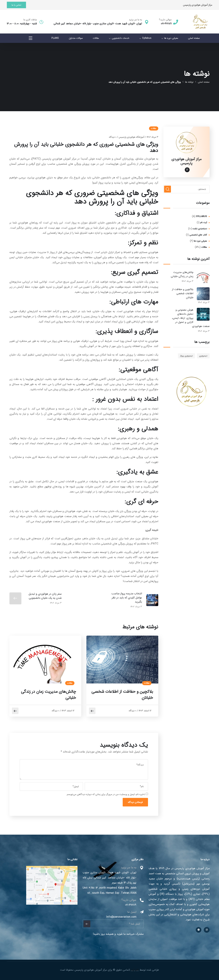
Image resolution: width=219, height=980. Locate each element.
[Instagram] (207, 930)
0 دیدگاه (112, 137)
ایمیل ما (131, 912)
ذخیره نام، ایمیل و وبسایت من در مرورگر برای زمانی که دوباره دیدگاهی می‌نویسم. (105, 794)
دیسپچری (203, 355)
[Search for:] (186, 189)
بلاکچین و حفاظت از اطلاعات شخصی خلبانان (122, 695)
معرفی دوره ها (171, 38)
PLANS (55, 38)
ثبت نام (203, 222)
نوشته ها (189, 82)
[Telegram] (199, 930)
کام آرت (135, 970)
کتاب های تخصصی (198, 235)
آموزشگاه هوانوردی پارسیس (131, 137)
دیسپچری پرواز (186, 355)
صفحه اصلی (194, 38)
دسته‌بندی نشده (200, 228)
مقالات (96, 38)
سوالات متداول (76, 38)
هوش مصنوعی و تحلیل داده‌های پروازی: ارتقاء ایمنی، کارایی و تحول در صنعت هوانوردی (191, 318)
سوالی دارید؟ (165, 20)
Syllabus (146, 38)
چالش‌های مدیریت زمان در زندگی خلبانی (48, 695)
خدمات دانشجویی (120, 38)
